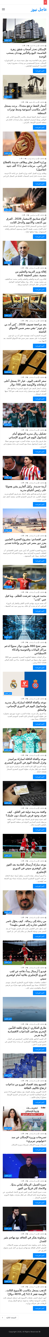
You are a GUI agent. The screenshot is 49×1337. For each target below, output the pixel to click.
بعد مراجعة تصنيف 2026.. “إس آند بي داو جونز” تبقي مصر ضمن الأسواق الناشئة (25, 328)
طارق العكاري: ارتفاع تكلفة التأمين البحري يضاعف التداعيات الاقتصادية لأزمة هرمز (27, 1031)
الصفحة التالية (11, 1317)
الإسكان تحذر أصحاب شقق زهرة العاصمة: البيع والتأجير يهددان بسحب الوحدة (26, 53)
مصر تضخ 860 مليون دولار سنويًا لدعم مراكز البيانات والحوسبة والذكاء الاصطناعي (25, 649)
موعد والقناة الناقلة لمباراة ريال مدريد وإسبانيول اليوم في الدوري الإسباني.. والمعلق (25, 706)
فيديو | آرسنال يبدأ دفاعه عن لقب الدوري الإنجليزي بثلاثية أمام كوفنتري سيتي (26, 975)
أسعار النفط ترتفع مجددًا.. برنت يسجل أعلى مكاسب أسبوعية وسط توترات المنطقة (25, 109)
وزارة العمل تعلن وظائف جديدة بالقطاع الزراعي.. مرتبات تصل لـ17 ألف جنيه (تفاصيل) (24, 166)
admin (42, 46)
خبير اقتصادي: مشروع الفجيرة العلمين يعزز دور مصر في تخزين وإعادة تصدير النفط (25, 543)
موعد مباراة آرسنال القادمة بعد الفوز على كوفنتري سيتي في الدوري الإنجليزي (26, 868)
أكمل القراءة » (39, 71)
